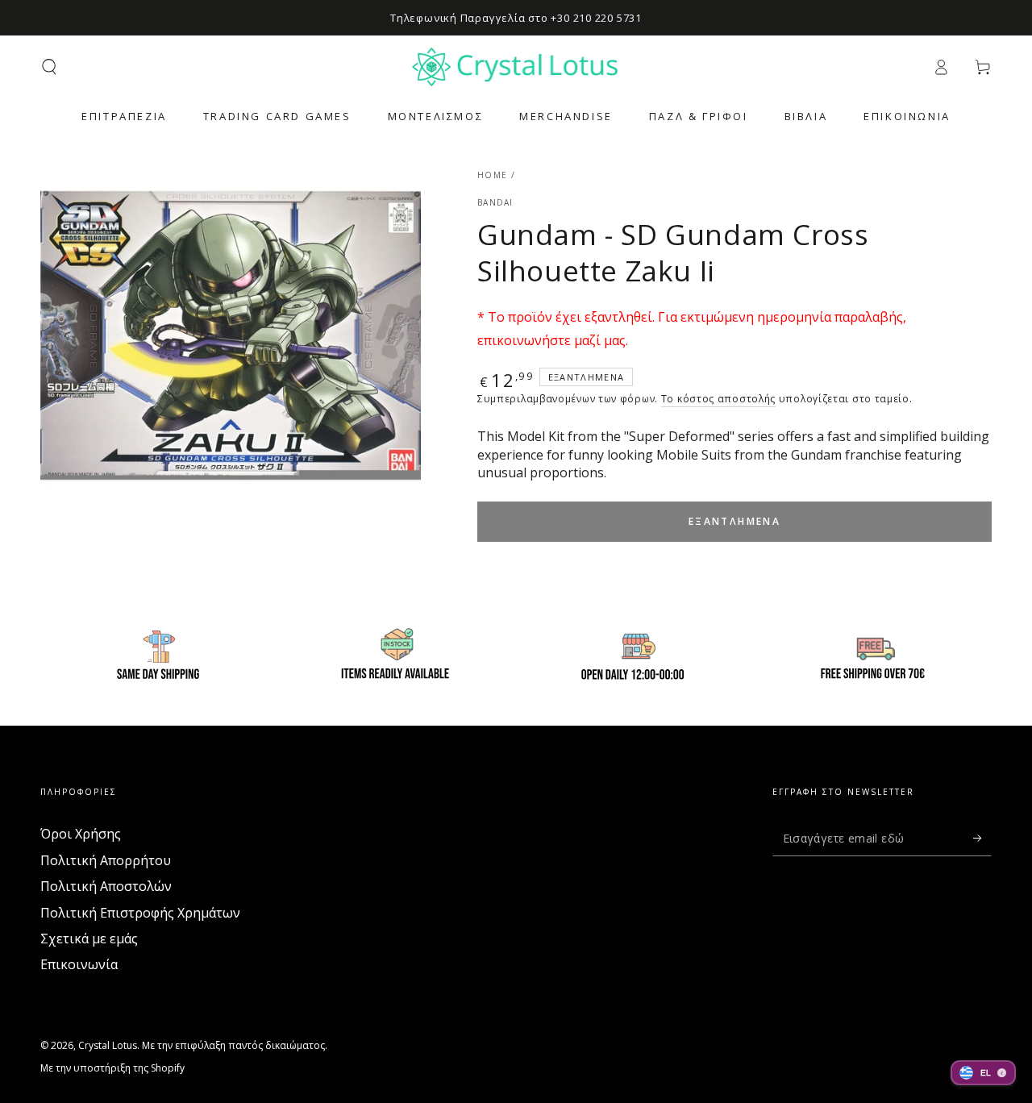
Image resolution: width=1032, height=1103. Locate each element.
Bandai (495, 202)
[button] (49, 67)
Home (492, 175)
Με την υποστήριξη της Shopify (112, 1068)
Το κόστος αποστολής (718, 399)
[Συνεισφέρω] (982, 837)
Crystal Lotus (107, 1045)
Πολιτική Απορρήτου (105, 860)
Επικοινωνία (79, 964)
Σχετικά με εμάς (89, 938)
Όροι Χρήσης (80, 834)
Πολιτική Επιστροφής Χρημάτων (140, 913)
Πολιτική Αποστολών (106, 886)
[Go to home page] (516, 67)
